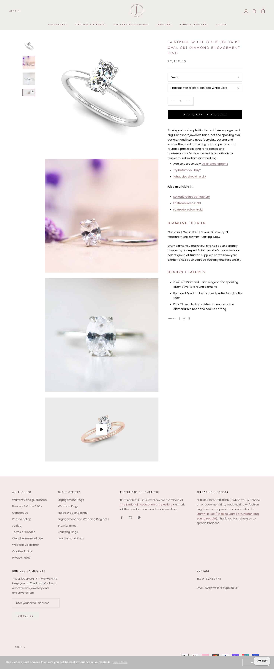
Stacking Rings (68, 532)
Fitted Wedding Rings (72, 513)
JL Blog (16, 525)
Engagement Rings (71, 500)
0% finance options (214, 164)
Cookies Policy (22, 551)
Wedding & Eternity (90, 24)
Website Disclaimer (25, 545)
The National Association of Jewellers (146, 504)
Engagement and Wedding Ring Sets (83, 519)
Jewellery (164, 24)
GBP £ (12, 11)
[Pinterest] (189, 318)
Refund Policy (21, 519)
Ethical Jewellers (194, 24)
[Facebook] (179, 318)
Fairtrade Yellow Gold (188, 209)
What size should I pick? (189, 176)
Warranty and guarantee (29, 500)
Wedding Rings (68, 506)
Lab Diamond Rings (71, 538)
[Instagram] (130, 517)
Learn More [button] (120, 662)
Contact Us (20, 513)
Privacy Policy (21, 558)
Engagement (57, 24)
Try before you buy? (187, 170)
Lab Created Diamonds (131, 24)
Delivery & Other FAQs (27, 506)
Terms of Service (23, 532)
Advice (221, 24)
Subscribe (25, 616)
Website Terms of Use (27, 538)
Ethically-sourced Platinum (191, 197)
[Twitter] (184, 318)
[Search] (254, 11)
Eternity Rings (67, 525)
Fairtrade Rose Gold (187, 203)
